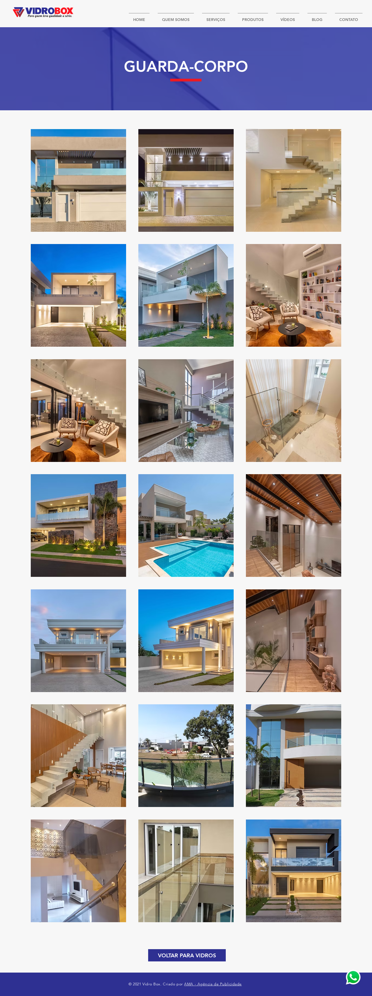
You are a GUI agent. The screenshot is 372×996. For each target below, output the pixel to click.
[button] (78, 180)
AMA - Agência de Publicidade (213, 984)
